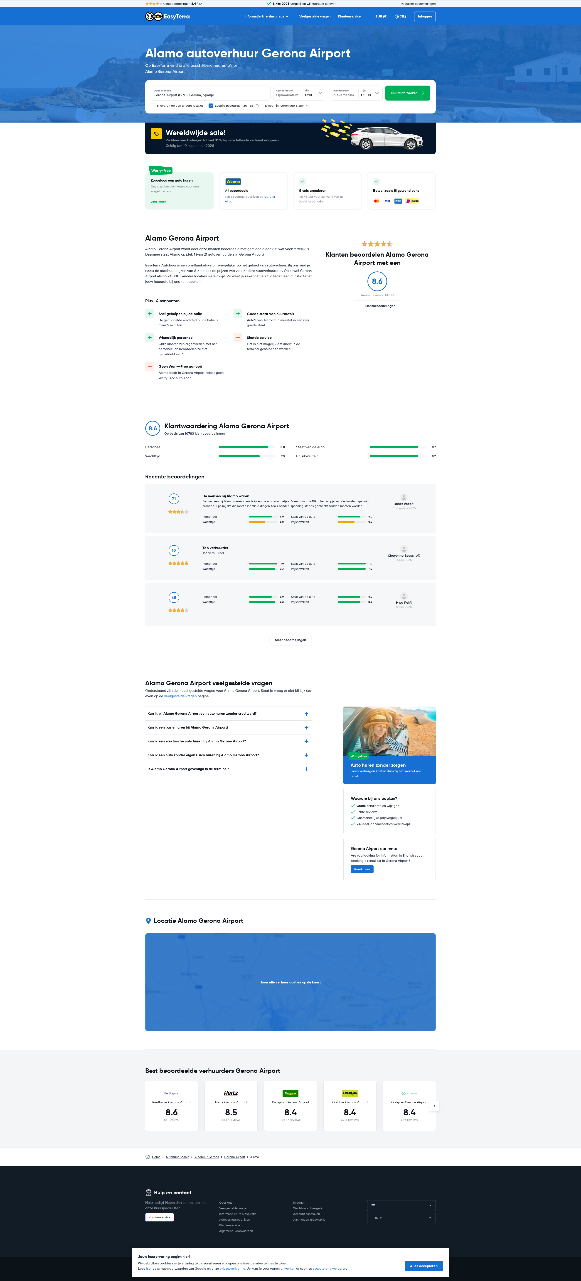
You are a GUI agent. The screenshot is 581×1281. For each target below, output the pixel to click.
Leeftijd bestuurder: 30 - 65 (234, 106)
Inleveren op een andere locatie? (179, 106)
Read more (362, 869)
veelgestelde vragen (180, 696)
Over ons (225, 1203)
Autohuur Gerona (206, 1157)
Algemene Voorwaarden (236, 1231)
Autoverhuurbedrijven (234, 1220)
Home (156, 1157)
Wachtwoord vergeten (308, 1208)
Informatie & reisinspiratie (264, 16)
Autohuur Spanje (177, 1157)
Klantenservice (349, 16)
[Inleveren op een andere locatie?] (153, 105)
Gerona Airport (234, 1157)
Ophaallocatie (162, 91)
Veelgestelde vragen (315, 16)
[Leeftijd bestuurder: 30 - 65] (211, 105)
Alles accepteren (424, 1266)
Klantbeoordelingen (380, 305)
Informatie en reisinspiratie (237, 1214)
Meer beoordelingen (290, 640)
